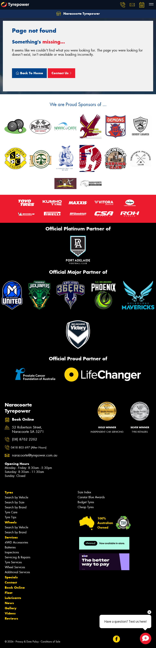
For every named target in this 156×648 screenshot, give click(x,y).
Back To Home (31, 73)
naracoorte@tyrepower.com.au (32, 455)
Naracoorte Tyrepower (81, 13)
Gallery (10, 608)
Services (11, 537)
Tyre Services (13, 562)
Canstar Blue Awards (91, 497)
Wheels (11, 522)
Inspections (12, 552)
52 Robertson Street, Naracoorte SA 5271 (28, 429)
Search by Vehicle (16, 497)
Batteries (10, 547)
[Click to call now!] (123, 5)
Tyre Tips (10, 517)
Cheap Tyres (86, 507)
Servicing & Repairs (17, 557)
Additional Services (17, 572)
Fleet (8, 593)
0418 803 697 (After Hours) (28, 447)
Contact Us (60, 73)
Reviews (11, 618)
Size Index (84, 492)
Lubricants (13, 598)
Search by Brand (15, 507)
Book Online (15, 587)
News (9, 603)
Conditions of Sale (50, 641)
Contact (11, 582)
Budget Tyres (86, 502)
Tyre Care (11, 512)
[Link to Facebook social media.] (116, 638)
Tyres (9, 492)
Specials (11, 577)
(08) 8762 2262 (24, 439)
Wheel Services (15, 567)
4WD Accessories (16, 542)
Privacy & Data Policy (27, 641)
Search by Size (14, 502)
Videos (10, 613)
